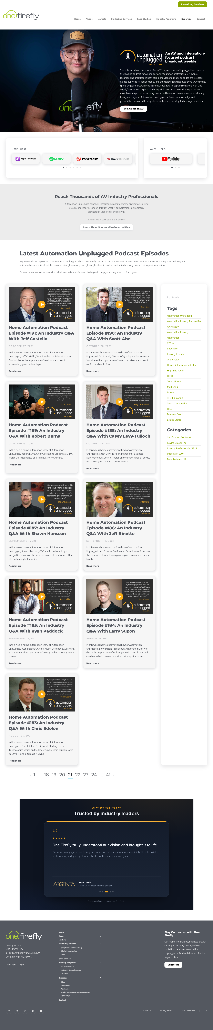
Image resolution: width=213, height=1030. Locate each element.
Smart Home (174, 381)
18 (46, 774)
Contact (201, 19)
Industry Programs (67, 962)
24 (94, 774)
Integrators (173, 348)
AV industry (173, 326)
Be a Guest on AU (133, 108)
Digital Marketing (69, 951)
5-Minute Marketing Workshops (75, 992)
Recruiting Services (192, 4)
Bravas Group (174, 419)
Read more (15, 371)
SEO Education (175, 397)
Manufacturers (67, 967)
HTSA (170, 376)
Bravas (170, 392)
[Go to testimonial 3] (105, 891)
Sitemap (147, 1011)
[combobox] (184, 297)
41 (108, 774)
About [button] (89, 19)
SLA (205, 1011)
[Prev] (30, 775)
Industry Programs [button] (166, 19)
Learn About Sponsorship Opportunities (106, 227)
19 (54, 774)
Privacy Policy (166, 1011)
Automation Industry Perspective (184, 321)
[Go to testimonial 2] (102, 891)
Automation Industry (178, 332)
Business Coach (175, 414)
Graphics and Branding (71, 948)
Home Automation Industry (181, 365)
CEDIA (170, 343)
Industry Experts (175, 354)
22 (77, 774)
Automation (173, 337)
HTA (169, 408)
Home (77, 19)
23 (86, 774)
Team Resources (188, 1011)
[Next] (114, 775)
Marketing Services (67, 943)
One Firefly (173, 359)
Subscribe (173, 964)
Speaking (65, 996)
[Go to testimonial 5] (112, 891)
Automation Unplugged (179, 315)
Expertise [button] (186, 19)
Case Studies (144, 19)
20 (62, 774)
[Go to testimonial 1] (100, 891)
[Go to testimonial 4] (109, 891)
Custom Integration (177, 403)
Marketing (172, 386)
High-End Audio (175, 370)
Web (63, 954)
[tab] (63, 167)
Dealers (64, 973)
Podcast (64, 989)
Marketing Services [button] (121, 19)
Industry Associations (71, 970)
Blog (63, 982)
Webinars (65, 985)
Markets (102, 19)
